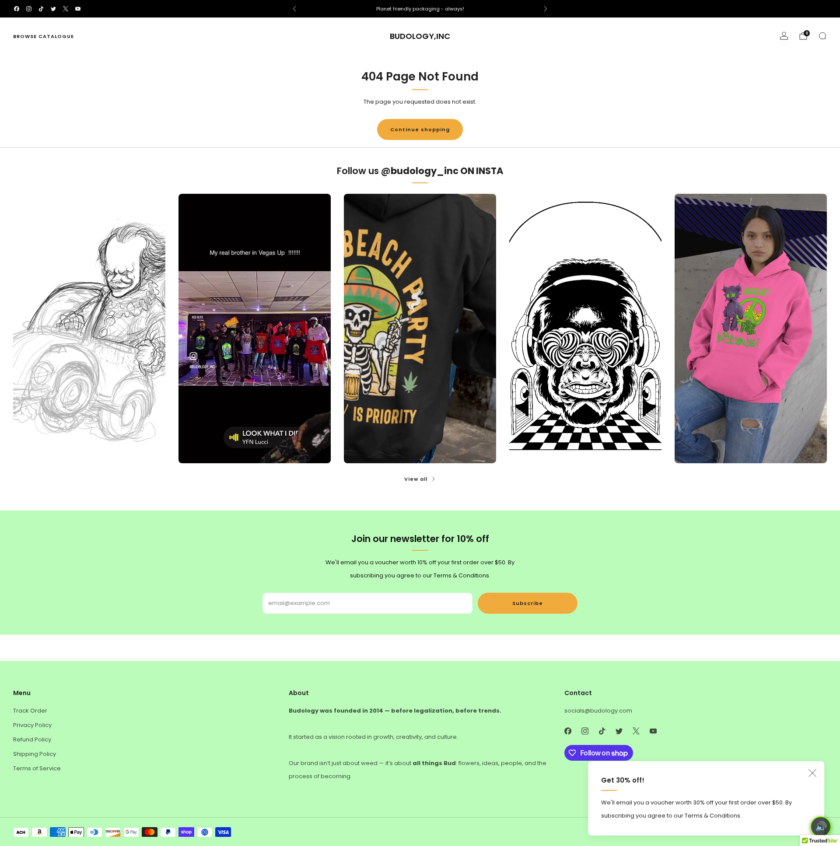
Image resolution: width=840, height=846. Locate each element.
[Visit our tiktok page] (41, 9)
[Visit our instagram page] (29, 9)
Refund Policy (32, 739)
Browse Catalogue (43, 36)
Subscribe (527, 603)
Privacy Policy (32, 725)
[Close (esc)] (812, 773)
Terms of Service (37, 768)
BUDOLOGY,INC (420, 36)
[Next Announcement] (545, 8)
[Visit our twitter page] (53, 9)
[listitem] (420, 9)
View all (415, 478)
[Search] (822, 35)
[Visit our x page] (66, 9)
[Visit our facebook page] (16, 9)
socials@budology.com (598, 710)
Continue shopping (420, 129)
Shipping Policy (34, 754)
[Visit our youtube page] (78, 9)
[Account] (784, 35)
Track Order (30, 710)
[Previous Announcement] (294, 8)
